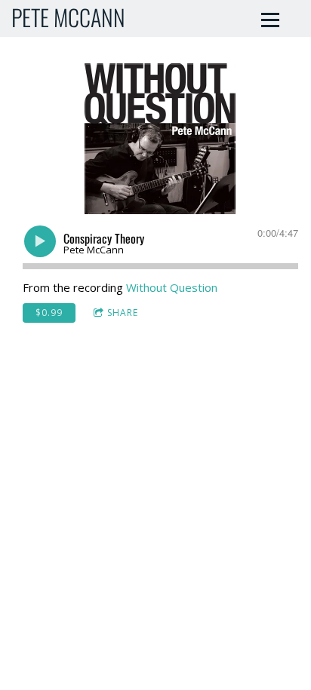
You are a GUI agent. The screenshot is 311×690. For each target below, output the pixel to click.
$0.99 (49, 312)
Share (122, 312)
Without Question (171, 287)
